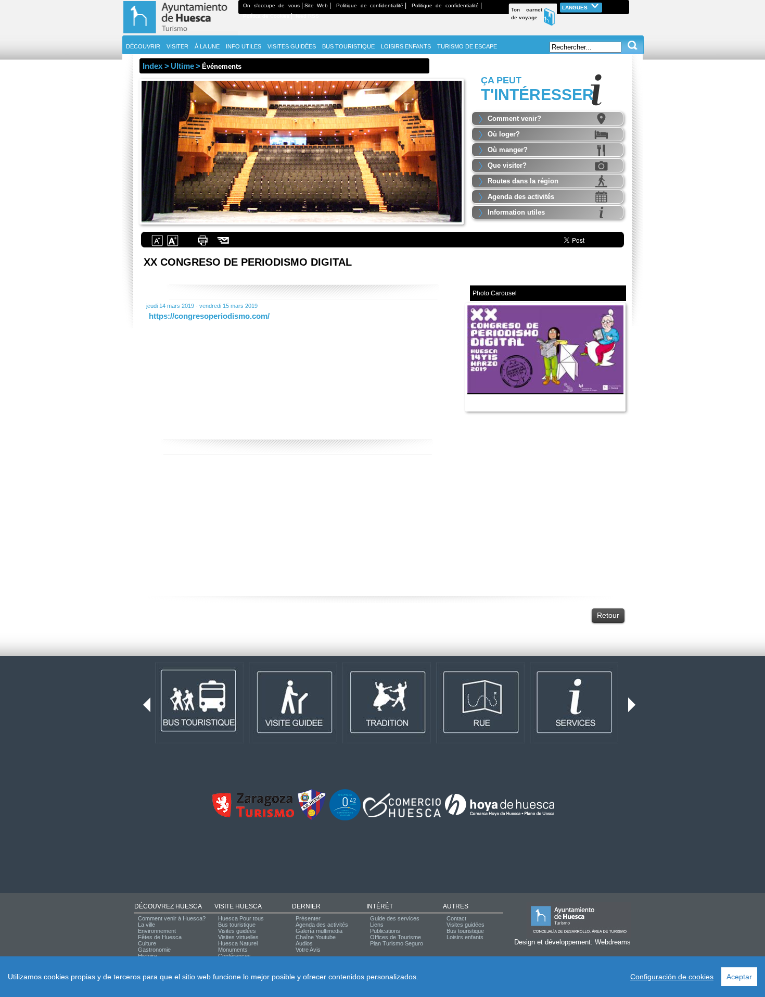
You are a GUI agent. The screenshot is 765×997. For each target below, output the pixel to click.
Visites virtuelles (238, 937)
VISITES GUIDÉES (291, 46)
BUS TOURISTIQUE (348, 46)
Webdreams (613, 942)
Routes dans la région (523, 181)
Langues (575, 7)
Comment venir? (514, 118)
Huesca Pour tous (241, 918)
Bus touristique (237, 924)
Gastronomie (154, 949)
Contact (456, 918)
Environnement (157, 931)
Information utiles (516, 212)
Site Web (316, 5)
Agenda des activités (521, 197)
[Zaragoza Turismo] (253, 815)
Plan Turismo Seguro (396, 943)
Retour (608, 615)
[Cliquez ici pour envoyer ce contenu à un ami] (223, 245)
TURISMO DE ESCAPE (467, 46)
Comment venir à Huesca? (172, 918)
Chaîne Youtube (316, 937)
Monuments (233, 949)
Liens (377, 924)
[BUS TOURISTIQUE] (199, 741)
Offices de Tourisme (395, 937)
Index (152, 65)
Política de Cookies (266, 16)
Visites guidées (237, 931)
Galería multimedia (319, 931)
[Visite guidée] (293, 741)
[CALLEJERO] (480, 741)
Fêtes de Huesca (160, 937)
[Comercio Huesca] (402, 815)
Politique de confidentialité (369, 5)
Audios (304, 943)
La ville (146, 924)
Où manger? (508, 150)
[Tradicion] (386, 741)
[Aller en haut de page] (180, 33)
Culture (147, 943)
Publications (385, 931)
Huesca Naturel (238, 943)
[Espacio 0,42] (345, 818)
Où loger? (504, 134)
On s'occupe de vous (271, 5)
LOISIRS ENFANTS (406, 46)
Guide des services (394, 918)
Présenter (308, 918)
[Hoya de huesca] (500, 815)
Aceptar (739, 977)
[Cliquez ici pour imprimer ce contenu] (202, 245)
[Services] (574, 741)
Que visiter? (507, 165)
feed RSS (307, 16)
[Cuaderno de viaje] (624, 5)
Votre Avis (308, 949)
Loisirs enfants (465, 937)
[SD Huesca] (311, 818)
